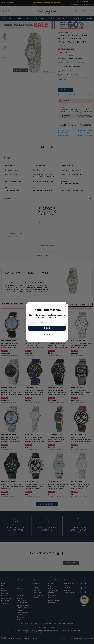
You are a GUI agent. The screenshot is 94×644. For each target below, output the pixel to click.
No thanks (47, 334)
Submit (47, 328)
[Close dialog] (65, 304)
